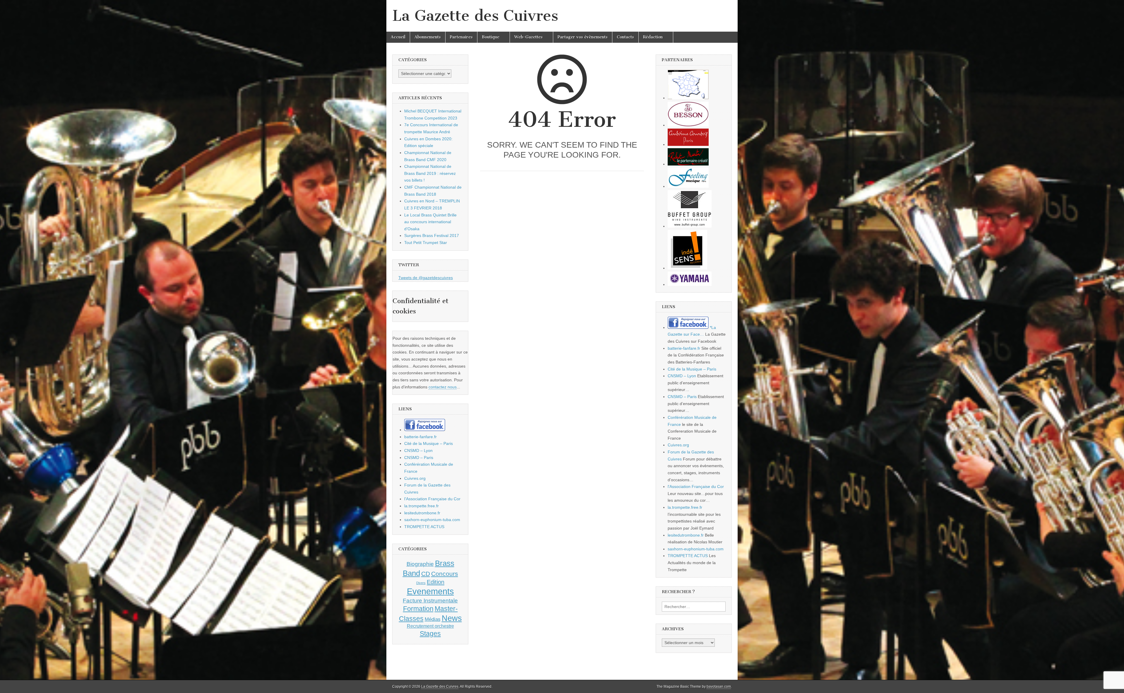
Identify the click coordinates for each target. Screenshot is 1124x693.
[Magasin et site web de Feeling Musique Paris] (688, 186)
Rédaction (653, 37)
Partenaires (461, 37)
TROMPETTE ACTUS (424, 526)
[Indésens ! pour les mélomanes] (687, 268)
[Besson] (688, 125)
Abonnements (427, 37)
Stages (430, 633)
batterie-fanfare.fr (420, 436)
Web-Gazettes (528, 37)
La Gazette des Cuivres (475, 16)
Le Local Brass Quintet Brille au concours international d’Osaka (430, 222)
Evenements (430, 591)
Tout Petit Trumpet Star (425, 242)
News (452, 618)
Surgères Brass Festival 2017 (431, 235)
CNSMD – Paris (418, 457)
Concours (444, 573)
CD (425, 573)
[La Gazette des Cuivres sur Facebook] (424, 429)
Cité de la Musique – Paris (428, 443)
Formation (418, 608)
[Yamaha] (690, 284)
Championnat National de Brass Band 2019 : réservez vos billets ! (430, 173)
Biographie (420, 564)
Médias (433, 619)
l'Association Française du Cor (432, 498)
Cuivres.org (415, 478)
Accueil (398, 37)
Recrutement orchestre (430, 626)
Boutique (490, 37)
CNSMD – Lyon (418, 450)
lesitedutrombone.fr (422, 513)
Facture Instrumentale (430, 601)
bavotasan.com (719, 687)
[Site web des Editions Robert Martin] (688, 164)
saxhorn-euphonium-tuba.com (432, 519)
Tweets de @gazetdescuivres (425, 277)
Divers (421, 583)
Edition (435, 582)
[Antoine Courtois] (688, 144)
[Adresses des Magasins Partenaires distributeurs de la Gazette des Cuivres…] (688, 97)
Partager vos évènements (583, 37)
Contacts (625, 37)
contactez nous (443, 387)
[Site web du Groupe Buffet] (690, 226)
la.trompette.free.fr (421, 505)
